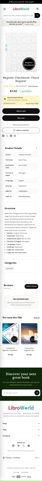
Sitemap (16, 472)
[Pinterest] (15, 135)
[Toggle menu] (4, 9)
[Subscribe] (37, 392)
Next (36, 336)
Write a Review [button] (33, 86)
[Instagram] (13, 446)
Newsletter (25, 472)
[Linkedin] (11, 135)
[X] (7, 135)
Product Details (13, 148)
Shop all (37, 318)
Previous (2, 336)
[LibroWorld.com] (21, 408)
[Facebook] (3, 135)
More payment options (21, 125)
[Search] (37, 15)
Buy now (21, 118)
